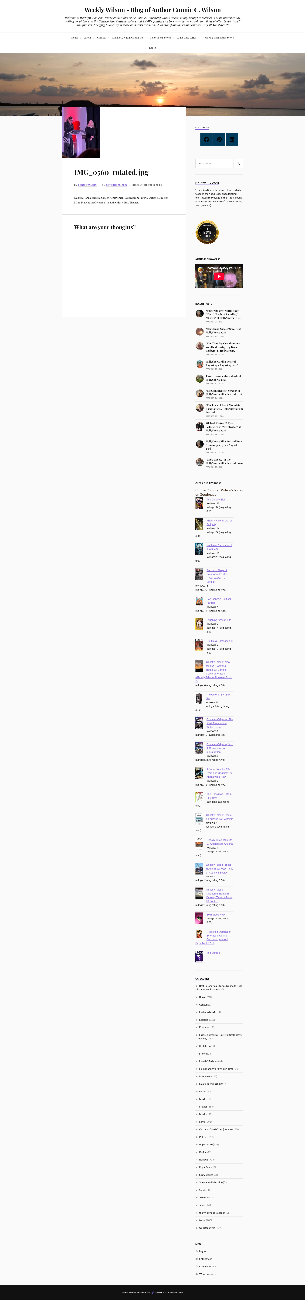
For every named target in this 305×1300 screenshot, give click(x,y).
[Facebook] (206, 139)
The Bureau (213, 952)
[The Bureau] (201, 957)
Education (204, 1027)
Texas (202, 1204)
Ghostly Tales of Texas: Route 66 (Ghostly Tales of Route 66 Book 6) (219, 868)
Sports (202, 1189)
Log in (202, 1251)
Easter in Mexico (208, 1011)
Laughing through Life (219, 620)
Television (204, 1197)
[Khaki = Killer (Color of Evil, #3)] (201, 524)
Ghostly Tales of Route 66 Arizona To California (219, 817)
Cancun (203, 1004)
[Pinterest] (219, 139)
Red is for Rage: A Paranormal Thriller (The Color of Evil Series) (217, 576)
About (87, 37)
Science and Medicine (211, 1182)
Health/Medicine (208, 1060)
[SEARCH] (238, 163)
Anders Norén (174, 1292)
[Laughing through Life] (201, 624)
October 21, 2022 (116, 185)
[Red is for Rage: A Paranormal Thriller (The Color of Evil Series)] (201, 574)
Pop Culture (206, 1144)
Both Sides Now (216, 914)
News (202, 1121)
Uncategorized (207, 1227)
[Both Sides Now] (201, 918)
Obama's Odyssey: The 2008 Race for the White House (220, 723)
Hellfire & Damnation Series (218, 37)
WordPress (143, 1292)
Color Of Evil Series (160, 37)
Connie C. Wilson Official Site (127, 37)
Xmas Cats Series (186, 37)
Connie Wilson (87, 185)
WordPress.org (207, 1273)
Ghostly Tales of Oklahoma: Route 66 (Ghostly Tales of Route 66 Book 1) (219, 895)
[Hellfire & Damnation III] (201, 645)
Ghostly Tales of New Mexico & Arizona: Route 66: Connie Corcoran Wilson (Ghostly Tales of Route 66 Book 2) (213, 671)
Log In (152, 47)
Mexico (203, 1099)
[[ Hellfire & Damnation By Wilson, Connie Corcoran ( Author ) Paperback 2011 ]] (201, 934)
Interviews (205, 1076)
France (203, 1053)
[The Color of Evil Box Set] (200, 698)
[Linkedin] (232, 139)
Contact (101, 37)
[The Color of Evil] (201, 503)
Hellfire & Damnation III (220, 641)
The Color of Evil (216, 499)
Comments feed (208, 1266)
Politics (203, 1136)
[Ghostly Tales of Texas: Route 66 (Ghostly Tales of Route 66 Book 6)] (200, 869)
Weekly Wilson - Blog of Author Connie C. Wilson (152, 10)
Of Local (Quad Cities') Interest (216, 1129)
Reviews (203, 1159)
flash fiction (205, 1045)
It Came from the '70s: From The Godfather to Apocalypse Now (219, 773)
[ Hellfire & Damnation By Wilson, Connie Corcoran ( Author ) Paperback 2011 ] (213, 937)
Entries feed (205, 1258)
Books (202, 996)
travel (202, 1220)
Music (202, 1114)
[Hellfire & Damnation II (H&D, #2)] (201, 549)
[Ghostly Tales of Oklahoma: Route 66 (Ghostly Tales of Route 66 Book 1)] (200, 894)
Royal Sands (205, 1167)
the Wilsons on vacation (212, 1212)
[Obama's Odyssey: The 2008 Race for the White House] (201, 723)
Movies (203, 1106)
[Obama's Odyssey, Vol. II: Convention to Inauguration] (201, 748)
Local (202, 1091)
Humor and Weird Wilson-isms (216, 1068)
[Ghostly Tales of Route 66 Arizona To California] (200, 819)
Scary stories (206, 1174)
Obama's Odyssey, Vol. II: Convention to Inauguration (220, 748)
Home (74, 37)
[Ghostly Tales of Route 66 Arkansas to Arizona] (201, 844)
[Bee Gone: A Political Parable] (201, 602)
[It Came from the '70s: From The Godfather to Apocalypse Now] (201, 773)
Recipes (203, 1151)
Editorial (204, 1019)
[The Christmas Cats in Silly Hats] (201, 797)
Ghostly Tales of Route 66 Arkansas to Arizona (220, 842)
